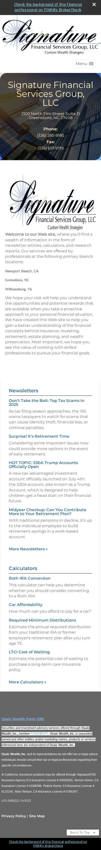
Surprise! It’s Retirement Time (39, 436)
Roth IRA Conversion (29, 578)
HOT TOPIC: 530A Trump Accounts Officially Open (43, 464)
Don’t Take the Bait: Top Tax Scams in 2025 (46, 402)
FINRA (35, 733)
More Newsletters (28, 549)
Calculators (23, 568)
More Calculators (27, 682)
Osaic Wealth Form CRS (22, 719)
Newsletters (23, 391)
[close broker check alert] (94, 4)
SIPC (45, 733)
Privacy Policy (13, 816)
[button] (84, 63)
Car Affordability (25, 604)
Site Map (37, 816)
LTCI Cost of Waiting (29, 652)
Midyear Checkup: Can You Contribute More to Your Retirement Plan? (47, 511)
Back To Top (80, 832)
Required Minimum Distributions (42, 620)
